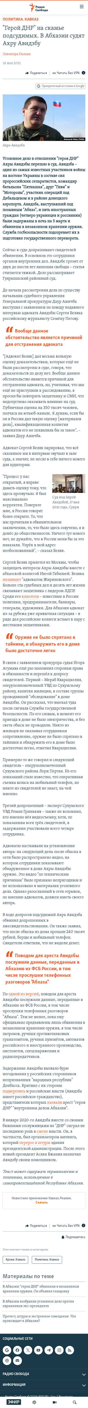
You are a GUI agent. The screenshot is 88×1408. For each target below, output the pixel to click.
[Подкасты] (7, 1360)
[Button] (36, 73)
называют (12, 580)
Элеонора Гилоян (17, 54)
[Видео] (54, 1402)
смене (42, 1132)
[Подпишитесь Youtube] (38, 1350)
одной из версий (24, 994)
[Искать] (74, 1402)
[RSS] (69, 1350)
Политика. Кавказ (20, 20)
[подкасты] (34, 1402)
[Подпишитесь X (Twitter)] (28, 1350)
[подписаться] (17, 1360)
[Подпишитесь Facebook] (17, 1350)
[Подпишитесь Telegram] (48, 1350)
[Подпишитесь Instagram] (59, 1350)
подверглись (14, 1091)
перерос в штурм (34, 1143)
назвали (54, 1103)
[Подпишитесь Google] (7, 1350)
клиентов (30, 597)
